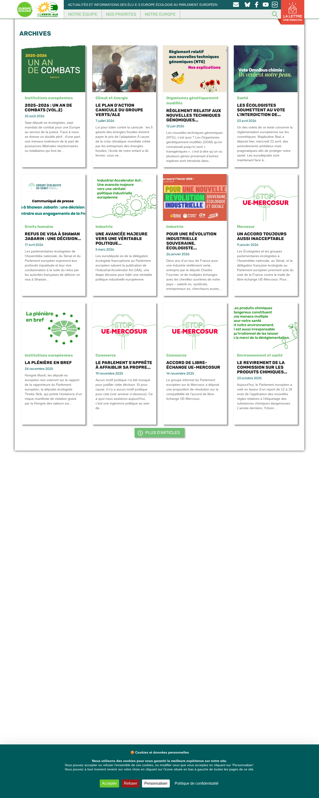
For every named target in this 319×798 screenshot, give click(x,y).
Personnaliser (155, 783)
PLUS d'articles (162, 432)
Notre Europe (160, 14)
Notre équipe (82, 14)
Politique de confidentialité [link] (197, 783)
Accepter (109, 783)
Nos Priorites (121, 14)
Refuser (130, 783)
